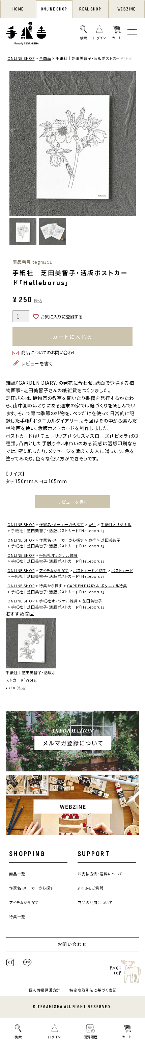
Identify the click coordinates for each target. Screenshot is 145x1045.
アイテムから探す (54, 570)
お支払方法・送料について (100, 873)
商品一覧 (17, 873)
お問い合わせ (72, 944)
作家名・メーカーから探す (61, 524)
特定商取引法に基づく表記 (92, 990)
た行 (92, 524)
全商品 (45, 58)
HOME (18, 9)
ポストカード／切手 (90, 570)
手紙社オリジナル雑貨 (58, 555)
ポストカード (122, 570)
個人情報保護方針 (45, 990)
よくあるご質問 (91, 887)
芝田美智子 (111, 540)
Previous (16, 144)
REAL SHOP (90, 9)
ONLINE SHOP (54, 9)
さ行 (92, 540)
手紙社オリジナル (116, 524)
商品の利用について (95, 902)
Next (129, 144)
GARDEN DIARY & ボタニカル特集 (97, 585)
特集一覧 (17, 916)
